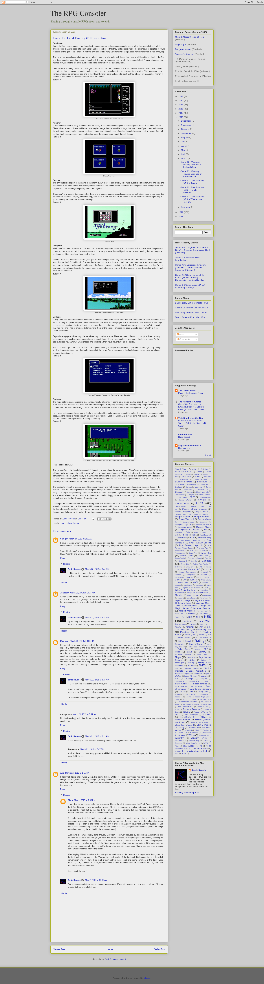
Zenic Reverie (74, 569)
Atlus (197, 477)
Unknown (64, 641)
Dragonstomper (189, 522)
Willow (192, 735)
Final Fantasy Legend (200, 542)
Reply (62, 558)
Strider (205, 681)
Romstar (197, 649)
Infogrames (191, 575)
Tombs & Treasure (191, 709)
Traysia (186, 712)
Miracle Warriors (187, 611)
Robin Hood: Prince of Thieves (199, 647)
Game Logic (203, 556)
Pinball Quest (190, 635)
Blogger (147, 978)
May (183, 150)
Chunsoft (179, 492)
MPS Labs (179, 613)
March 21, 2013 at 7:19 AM (85, 714)
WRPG (206, 743)
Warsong (194, 733)
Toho (177, 709)
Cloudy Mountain (202, 492)
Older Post (159, 949)
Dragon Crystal (201, 512)
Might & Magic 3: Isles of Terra (189, 37)
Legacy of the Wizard (191, 588)
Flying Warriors (181, 550)
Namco (191, 613)
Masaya (181, 598)
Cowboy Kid (182, 497)
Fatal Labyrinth (205, 535)
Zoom (184, 753)
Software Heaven (191, 668)
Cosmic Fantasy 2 (204, 495)
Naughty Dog (180, 617)
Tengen (193, 699)
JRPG (177, 580)
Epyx (196, 532)
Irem (198, 577)
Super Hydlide (200, 683)
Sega (178, 657)
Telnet (185, 699)
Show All (208, 455)
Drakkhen (203, 522)
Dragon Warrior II (202, 516)
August (184, 137)
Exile (177, 535)
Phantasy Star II (188, 632)
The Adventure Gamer (189, 401)
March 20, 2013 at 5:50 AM (80, 539)
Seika (191, 660)
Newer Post (59, 949)
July (183, 141)
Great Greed (190, 567)
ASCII (196, 474)
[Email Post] (93, 519)
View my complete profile (187, 792)
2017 (181, 100)
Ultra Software (193, 727)
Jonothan (64, 593)
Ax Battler (207, 477)
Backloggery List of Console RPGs (191, 303)
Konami (205, 582)
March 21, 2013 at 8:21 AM (97, 736)
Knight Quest (183, 582)
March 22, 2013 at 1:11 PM (77, 773)
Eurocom (205, 532)
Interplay (190, 577)
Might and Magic (182, 600)
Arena (188, 474)
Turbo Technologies (191, 714)
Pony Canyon (184, 637)
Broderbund (202, 482)
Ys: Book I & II (201, 748)
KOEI (195, 582)
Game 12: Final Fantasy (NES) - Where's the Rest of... (192, 199)
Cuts (199, 503)
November (186, 125)
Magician (179, 595)
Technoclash (203, 694)
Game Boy (206, 553)
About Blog (180, 469)
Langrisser (200, 585)
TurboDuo (206, 714)
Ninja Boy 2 (180, 44)
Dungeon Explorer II (203, 524)
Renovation (180, 644)
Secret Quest (201, 654)
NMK (201, 627)
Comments (184, 339)
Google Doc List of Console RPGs (191, 307)
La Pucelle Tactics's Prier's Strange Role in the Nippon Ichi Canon (192, 423)
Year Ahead (188, 746)
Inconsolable (185, 434)
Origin (191, 629)
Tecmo (188, 697)
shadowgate (179, 663)
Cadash (178, 487)
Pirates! (201, 635)
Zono (177, 753)
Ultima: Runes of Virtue (199, 722)
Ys (201, 746)
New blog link (184, 448)
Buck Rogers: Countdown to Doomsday (191, 484)
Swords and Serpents (200, 689)
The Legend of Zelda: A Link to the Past (196, 704)
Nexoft (193, 624)
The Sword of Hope (185, 707)
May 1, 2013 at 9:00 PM (84, 800)
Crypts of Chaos (205, 497)
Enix (188, 532)
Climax (190, 492)
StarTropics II (193, 681)
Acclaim (194, 469)
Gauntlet (208, 558)
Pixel (209, 635)
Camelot (188, 487)
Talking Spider (203, 692)
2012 (181, 212)
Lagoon (178, 585)
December (186, 121)
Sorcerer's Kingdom (184, 54)
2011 (181, 216)
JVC (185, 580)
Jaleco (206, 577)
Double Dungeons (183, 512)
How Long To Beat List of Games (191, 312)
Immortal (204, 572)
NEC (198, 617)
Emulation (178, 532)
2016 (181, 104)
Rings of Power (196, 644)
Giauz (70, 800)
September (186, 133)
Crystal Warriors (186, 500)
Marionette (207, 595)
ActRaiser (204, 469)
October (185, 129)
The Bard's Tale (205, 699)
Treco (177, 714)
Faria (194, 535)
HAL (200, 567)
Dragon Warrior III (186, 519)
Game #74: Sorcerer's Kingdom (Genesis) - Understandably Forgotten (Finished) (190, 267)
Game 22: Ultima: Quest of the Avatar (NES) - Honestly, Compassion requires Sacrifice (190, 277)
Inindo (204, 575)
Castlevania (187, 490)
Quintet (188, 641)
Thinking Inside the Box (190, 418)
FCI (192, 537)
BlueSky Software (183, 482)
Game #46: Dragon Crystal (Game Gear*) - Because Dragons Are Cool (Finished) (192, 250)
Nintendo (190, 627)
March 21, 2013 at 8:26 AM (97, 680)
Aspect (205, 474)
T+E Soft (182, 692)
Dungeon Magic (185, 527)
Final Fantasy (66, 523)
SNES (202, 665)
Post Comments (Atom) (115, 959)
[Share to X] (104, 519)
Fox (191, 550)
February (186, 207)
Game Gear (186, 555)
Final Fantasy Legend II (191, 545)
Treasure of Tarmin (201, 712)
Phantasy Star (204, 629)
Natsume (203, 613)
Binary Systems (200, 479)
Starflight (189, 679)
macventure (179, 593)
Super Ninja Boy (181, 686)
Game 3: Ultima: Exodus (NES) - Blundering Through (190, 286)
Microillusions (192, 598)
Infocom (178, 575)
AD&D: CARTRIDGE (183, 472)
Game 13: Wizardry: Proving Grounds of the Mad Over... (191, 164)
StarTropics (179, 681)
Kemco (193, 580)
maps (196, 595)
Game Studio (180, 558)
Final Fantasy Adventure (190, 540)
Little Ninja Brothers (185, 590)
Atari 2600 (186, 477)
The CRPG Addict (187, 390)
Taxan (177, 694)
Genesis (206, 560)
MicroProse (204, 598)
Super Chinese (182, 684)
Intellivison (179, 577)
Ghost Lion (185, 564)
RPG (206, 649)
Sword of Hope (196, 686)
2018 (181, 96)
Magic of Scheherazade (197, 593)
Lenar (206, 588)
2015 (181, 108)
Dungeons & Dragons (189, 530)
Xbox (177, 746)
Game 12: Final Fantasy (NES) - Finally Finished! (192, 190)
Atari (176, 477)
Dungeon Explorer (183, 524)
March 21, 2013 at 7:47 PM (92, 749)
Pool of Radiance (203, 637)
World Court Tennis (193, 743)
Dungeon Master (183, 49)
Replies (66, 564)
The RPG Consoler (78, 13)
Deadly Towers (180, 506)
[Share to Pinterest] (110, 519)
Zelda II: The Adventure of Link (191, 751)
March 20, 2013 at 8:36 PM (82, 641)
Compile (191, 495)
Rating (76, 523)
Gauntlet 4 (182, 561)
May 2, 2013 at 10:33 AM (96, 880)
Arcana (199, 472)
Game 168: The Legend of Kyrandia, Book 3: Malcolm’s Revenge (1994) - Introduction (191, 407)
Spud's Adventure (190, 676)
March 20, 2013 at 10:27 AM (82, 593)
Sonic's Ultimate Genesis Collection (193, 669)
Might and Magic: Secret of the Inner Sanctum (193, 606)
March (184, 158)
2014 (181, 113)
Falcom (185, 535)
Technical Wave (189, 694)
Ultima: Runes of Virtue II (184, 725)
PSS (179, 641)
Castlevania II (202, 490)
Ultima (204, 717)
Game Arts (193, 553)
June (183, 146)
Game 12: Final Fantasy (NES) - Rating (192, 181)
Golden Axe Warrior (200, 564)
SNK (176, 668)
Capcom (198, 487)
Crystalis (202, 499)
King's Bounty (206, 580)
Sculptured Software (183, 654)
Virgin (197, 730)
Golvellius (178, 567)
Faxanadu (182, 537)
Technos (178, 697)
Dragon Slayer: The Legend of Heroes (191, 514)
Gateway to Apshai (195, 558)
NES (207, 617)
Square (204, 676)
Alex (62, 773)
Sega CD (191, 657)
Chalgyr (64, 539)
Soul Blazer (197, 674)
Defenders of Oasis (197, 506)
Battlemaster (183, 479)
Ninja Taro (179, 627)
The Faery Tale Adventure (187, 702)
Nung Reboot (184, 437)
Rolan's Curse (184, 649)
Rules (177, 652)
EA (205, 529)
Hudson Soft (194, 569)
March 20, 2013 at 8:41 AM (97, 569)
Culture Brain (182, 503)
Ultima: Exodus (182, 719)
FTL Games (201, 550)
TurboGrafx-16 (187, 717)
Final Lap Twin (202, 548)
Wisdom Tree (204, 735)
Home (109, 949)
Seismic (204, 660)
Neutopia (187, 621)
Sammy (202, 651)
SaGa (189, 652)
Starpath (203, 679)
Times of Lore (202, 707)
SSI (176, 679)
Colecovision (180, 495)
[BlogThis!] (101, 519)
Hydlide (208, 569)
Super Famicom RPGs (189, 445)
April (183, 154)
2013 (181, 117)
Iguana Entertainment (187, 572)
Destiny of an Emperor (194, 509)
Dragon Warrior (182, 516)
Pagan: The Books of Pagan (190, 393)
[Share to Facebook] (107, 519)
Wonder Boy (194, 740)
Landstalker (188, 585)
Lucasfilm (204, 590)
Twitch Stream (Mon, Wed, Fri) (190, 317)
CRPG (192, 497)
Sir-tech (191, 666)
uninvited (188, 730)
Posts (182, 334)
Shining (191, 663)
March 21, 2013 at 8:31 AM (97, 617)
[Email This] (98, 519)
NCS (190, 617)
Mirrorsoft (204, 611)
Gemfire (194, 561)
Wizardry (179, 738)
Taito (191, 692)
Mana (189, 595)
